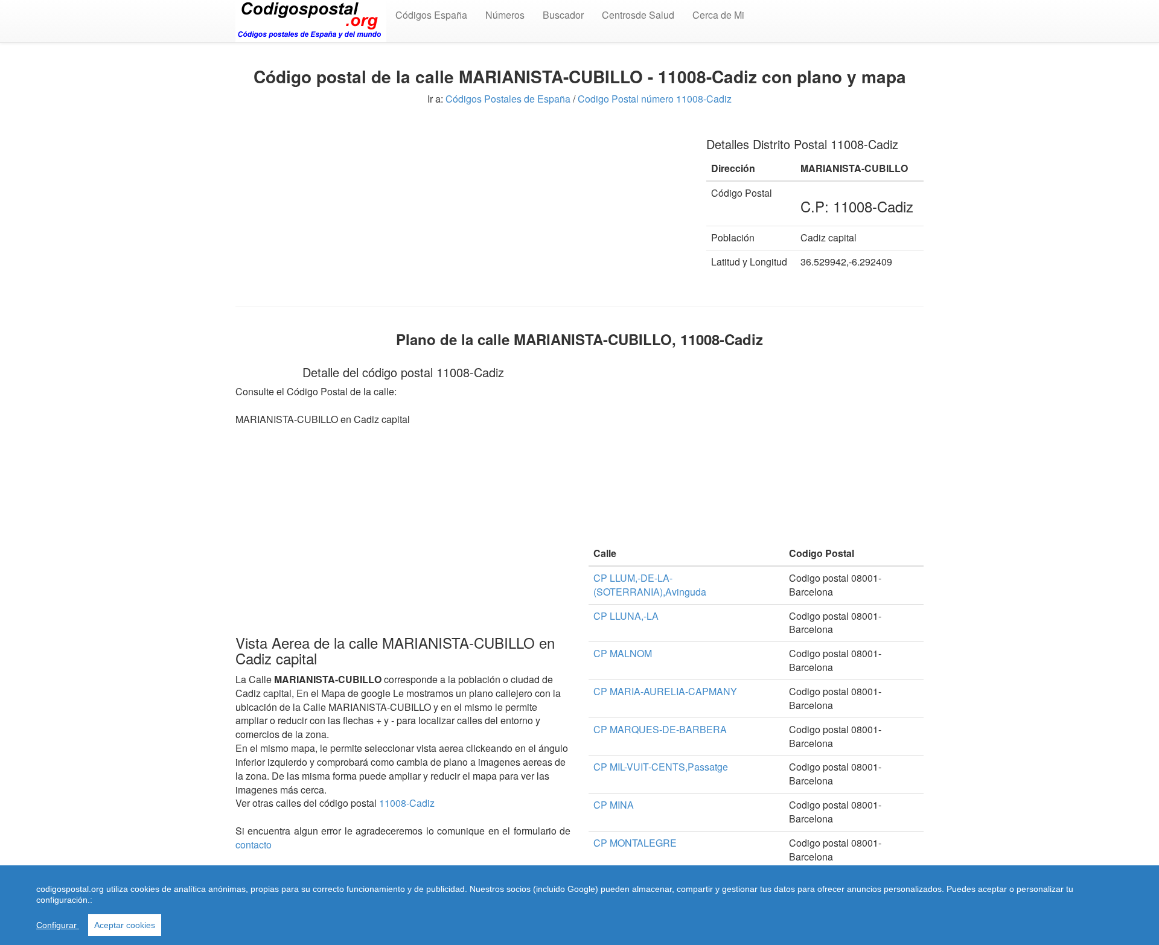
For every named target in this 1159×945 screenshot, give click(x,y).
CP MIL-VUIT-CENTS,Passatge (660, 767)
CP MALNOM (622, 653)
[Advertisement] (461, 210)
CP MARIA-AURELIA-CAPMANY (665, 691)
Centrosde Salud (638, 15)
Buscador (563, 15)
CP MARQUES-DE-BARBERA (660, 729)
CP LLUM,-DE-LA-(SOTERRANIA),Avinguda (649, 585)
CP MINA (613, 805)
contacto (253, 844)
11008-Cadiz (407, 803)
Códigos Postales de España (507, 99)
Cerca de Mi (718, 15)
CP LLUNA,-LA (626, 616)
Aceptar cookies (124, 925)
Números (505, 15)
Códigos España (431, 15)
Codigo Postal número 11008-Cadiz (655, 99)
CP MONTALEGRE (635, 843)
